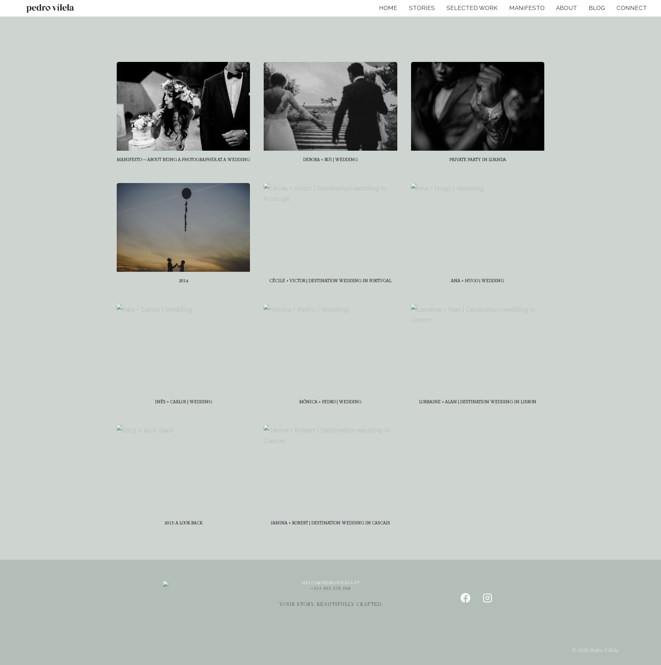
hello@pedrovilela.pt (330, 582)
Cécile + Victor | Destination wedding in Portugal (330, 280)
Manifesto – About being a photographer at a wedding (183, 159)
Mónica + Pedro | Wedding (330, 401)
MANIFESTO (527, 7)
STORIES (422, 7)
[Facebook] (465, 598)
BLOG (597, 7)
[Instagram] (487, 598)
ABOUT (566, 7)
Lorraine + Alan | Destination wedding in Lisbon (477, 401)
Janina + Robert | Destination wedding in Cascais (330, 523)
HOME (388, 7)
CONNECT (632, 7)
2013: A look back (183, 523)
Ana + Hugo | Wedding (477, 280)
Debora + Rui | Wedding (330, 159)
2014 (183, 280)
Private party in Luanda (477, 159)
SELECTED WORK (472, 7)
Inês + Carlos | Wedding (183, 401)
